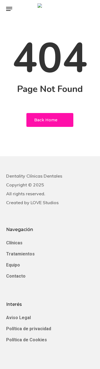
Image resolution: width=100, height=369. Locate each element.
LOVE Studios (45, 202)
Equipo (13, 265)
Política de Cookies (26, 339)
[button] (9, 9)
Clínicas (14, 242)
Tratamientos (20, 254)
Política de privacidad (28, 328)
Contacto (16, 276)
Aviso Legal (18, 317)
